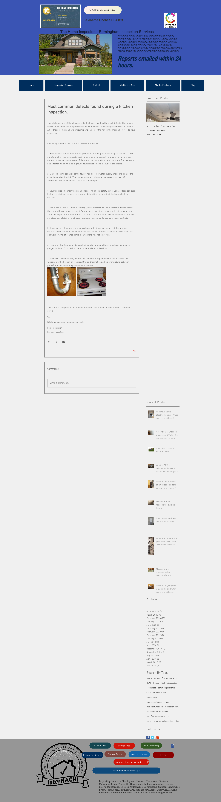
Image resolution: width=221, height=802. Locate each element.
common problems (166, 688)
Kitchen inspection (56, 322)
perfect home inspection (157, 711)
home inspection (54, 328)
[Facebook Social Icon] (172, 746)
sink (82, 322)
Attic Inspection (153, 678)
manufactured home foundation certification (163, 707)
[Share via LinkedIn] (63, 341)
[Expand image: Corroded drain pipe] (61, 281)
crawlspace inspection (156, 692)
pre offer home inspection (157, 716)
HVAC (148, 683)
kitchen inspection (55, 332)
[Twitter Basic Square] (152, 737)
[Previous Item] (151, 112)
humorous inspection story (158, 702)
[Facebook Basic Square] (148, 737)
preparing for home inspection (159, 721)
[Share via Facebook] (48, 341)
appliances (72, 322)
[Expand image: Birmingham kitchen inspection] (91, 281)
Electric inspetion (169, 678)
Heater (156, 683)
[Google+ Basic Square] (157, 737)
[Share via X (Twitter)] (56, 341)
